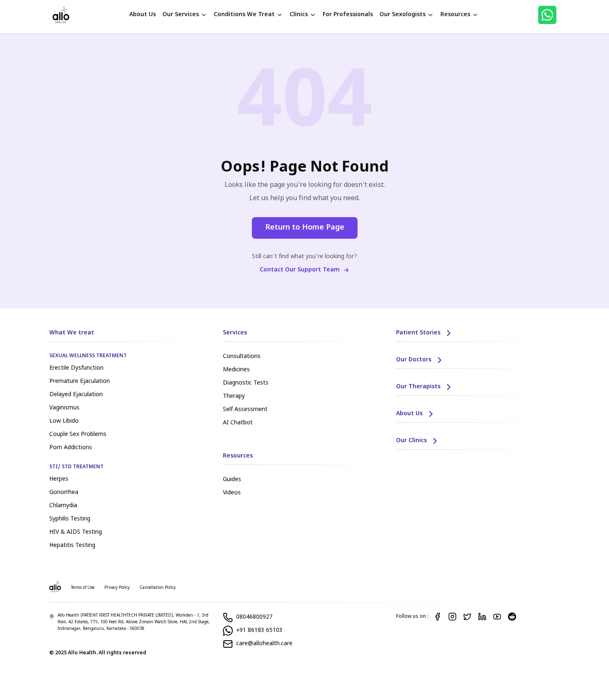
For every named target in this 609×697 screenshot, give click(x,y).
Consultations (242, 357)
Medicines (236, 370)
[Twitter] (467, 616)
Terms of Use (82, 588)
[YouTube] (497, 616)
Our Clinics (411, 441)
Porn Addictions (70, 448)
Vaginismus (64, 408)
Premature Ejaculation (79, 381)
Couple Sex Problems (77, 434)
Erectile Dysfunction (76, 368)
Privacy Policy (117, 588)
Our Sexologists (402, 15)
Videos (232, 493)
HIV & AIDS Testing (75, 532)
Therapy (234, 396)
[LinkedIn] (482, 616)
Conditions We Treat (244, 15)
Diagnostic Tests (245, 383)
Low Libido (64, 421)
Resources (455, 15)
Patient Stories (418, 333)
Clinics (299, 15)
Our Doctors (413, 360)
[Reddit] (512, 616)
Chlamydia (63, 506)
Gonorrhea (63, 492)
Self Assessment (245, 410)
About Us (142, 15)
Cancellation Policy (158, 588)
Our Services (180, 15)
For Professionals (348, 15)
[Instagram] (452, 616)
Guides (232, 480)
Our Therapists (418, 387)
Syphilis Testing (69, 519)
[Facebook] (437, 616)
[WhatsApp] (547, 15)
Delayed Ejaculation (76, 395)
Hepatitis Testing (72, 545)
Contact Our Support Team (300, 270)
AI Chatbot (238, 423)
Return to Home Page (304, 227)
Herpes (58, 479)
